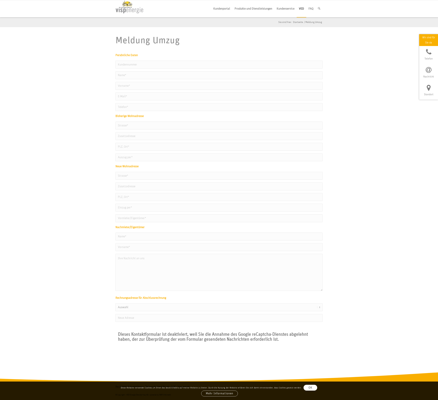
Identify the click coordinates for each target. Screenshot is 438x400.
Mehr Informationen (219, 393)
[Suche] (319, 8)
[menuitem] (221, 8)
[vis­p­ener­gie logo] (129, 8)
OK (310, 387)
